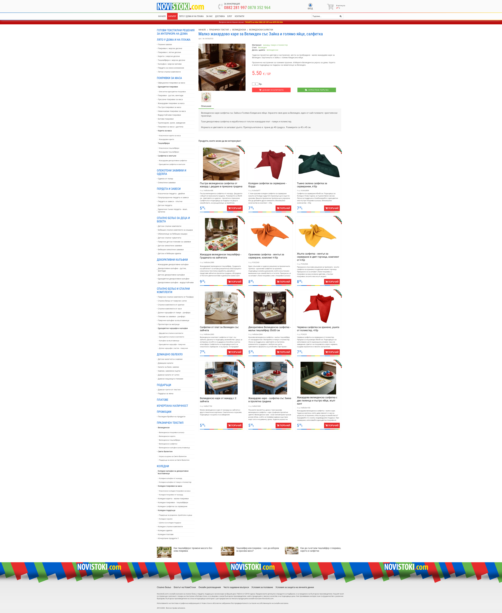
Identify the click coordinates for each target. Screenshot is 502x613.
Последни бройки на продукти (171, 416)
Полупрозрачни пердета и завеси (173, 197)
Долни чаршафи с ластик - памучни (173, 348)
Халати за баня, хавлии (168, 367)
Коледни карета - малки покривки (173, 498)
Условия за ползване (262, 587)
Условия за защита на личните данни (295, 587)
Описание (206, 106)
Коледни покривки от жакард (171, 494)
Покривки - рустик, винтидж (170, 95)
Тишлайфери (164, 143)
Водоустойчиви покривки (169, 115)
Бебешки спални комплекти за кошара (175, 230)
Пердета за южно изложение (171, 68)
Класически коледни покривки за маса (174, 491)
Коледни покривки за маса (170, 486)
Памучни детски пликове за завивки (174, 241)
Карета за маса (165, 130)
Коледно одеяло (165, 530)
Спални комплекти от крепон (171, 304)
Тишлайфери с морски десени (171, 60)
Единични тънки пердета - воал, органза (172, 210)
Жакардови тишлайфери (169, 152)
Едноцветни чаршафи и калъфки (173, 328)
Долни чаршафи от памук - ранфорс (174, 312)
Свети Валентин (165, 451)
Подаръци (164, 385)
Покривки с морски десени (170, 48)
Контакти (239, 16)
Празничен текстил (170, 422)
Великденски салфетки (168, 444)
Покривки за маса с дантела (170, 126)
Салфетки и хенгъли (167, 155)
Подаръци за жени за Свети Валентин (174, 460)
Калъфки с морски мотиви (170, 64)
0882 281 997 (235, 7)
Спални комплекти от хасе (170, 308)
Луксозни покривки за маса (170, 99)
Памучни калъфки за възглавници (173, 320)
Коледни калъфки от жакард (170, 478)
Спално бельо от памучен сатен (172, 301)
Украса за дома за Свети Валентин (173, 456)
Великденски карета (167, 436)
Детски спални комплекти (169, 226)
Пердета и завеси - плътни (170, 201)
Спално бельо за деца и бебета (173, 219)
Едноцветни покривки (168, 86)
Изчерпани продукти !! (168, 538)
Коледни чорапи (165, 519)
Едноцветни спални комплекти (171, 337)
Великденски (164, 427)
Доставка (220, 16)
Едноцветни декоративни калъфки (173, 278)
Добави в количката (272, 90)
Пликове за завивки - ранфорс (171, 316)
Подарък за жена (165, 393)
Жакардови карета (166, 139)
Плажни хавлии (165, 44)
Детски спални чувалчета (169, 237)
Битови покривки (166, 119)
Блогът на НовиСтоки (185, 587)
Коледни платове (165, 534)
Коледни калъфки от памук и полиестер (175, 482)
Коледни (163, 466)
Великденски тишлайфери (169, 440)
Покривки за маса (169, 78)
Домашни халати (165, 363)
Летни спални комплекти (169, 71)
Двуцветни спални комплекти (171, 333)
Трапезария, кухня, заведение (171, 123)
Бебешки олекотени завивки (171, 249)
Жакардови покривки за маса (171, 103)
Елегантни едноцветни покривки (172, 91)
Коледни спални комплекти (170, 526)
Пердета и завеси (169, 188)
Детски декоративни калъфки (171, 274)
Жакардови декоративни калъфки (173, 264)
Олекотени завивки (167, 182)
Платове (162, 399)
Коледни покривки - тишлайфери (173, 502)
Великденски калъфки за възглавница (174, 447)
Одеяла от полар (165, 178)
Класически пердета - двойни (171, 193)
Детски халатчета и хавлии (170, 359)
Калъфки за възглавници (169, 340)
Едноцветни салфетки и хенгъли (172, 164)
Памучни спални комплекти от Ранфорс (176, 297)
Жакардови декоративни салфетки (173, 160)
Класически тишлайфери (169, 148)
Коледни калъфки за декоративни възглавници (173, 472)
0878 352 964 (259, 7)
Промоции (164, 411)
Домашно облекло (170, 354)
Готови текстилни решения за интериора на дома (176, 32)
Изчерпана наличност (172, 405)
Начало (162, 16)
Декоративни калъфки (172, 259)
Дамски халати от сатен (168, 375)
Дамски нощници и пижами (170, 378)
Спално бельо (164, 587)
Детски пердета (165, 205)
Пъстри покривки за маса (169, 107)
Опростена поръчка (318, 90)
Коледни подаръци (166, 510)
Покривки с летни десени (169, 52)
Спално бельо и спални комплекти (173, 290)
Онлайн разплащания (209, 587)
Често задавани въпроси (236, 587)
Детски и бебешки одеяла (169, 253)
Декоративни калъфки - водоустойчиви (176, 282)
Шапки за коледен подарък (170, 522)
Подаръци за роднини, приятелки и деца (175, 515)
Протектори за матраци (168, 324)
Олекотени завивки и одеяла (171, 172)
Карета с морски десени (169, 56)
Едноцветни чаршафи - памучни (172, 344)
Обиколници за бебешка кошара (172, 234)
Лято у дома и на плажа (191, 16)
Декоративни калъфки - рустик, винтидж (172, 269)
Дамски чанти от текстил (169, 389)
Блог (229, 16)
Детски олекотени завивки (170, 245)
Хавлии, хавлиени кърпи (169, 371)
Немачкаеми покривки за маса (172, 111)
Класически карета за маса (170, 135)
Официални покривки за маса (171, 82)
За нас (209, 16)
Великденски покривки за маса (171, 432)
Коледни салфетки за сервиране (172, 506)
